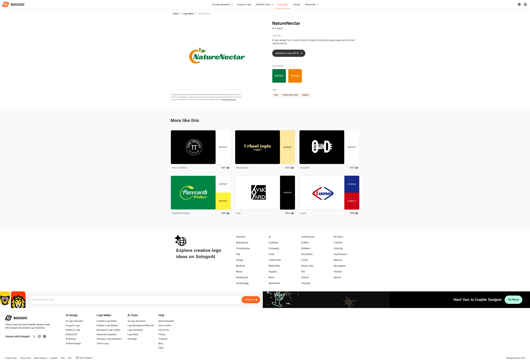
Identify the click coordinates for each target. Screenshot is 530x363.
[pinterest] (44, 336)
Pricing (161, 334)
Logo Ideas (188, 13)
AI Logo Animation (137, 321)
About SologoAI (166, 321)
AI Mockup (71, 339)
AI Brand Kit (71, 334)
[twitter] (34, 336)
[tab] (222, 4)
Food (271, 254)
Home (176, 13)
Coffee (305, 242)
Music (239, 271)
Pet (303, 271)
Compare (162, 339)
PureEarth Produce (181, 213)
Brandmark (242, 242)
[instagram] (39, 336)
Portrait (338, 271)
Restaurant (242, 277)
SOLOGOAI (18, 318)
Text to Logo (103, 343)
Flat (238, 254)
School (305, 277)
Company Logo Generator (109, 339)
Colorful (338, 242)
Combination (243, 248)
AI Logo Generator (74, 321)
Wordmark (274, 283)
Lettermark (275, 259)
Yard (238, 213)
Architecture (308, 236)
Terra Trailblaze (179, 167)
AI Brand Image (73, 343)
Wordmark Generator (107, 334)
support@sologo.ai (229, 99)
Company (274, 248)
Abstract (240, 236)
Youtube (305, 283)
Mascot (338, 259)
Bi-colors (338, 236)
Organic (273, 271)
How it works (164, 325)
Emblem (305, 248)
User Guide (163, 330)
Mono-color (307, 265)
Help (69, 358)
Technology (242, 283)
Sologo (15, 4)
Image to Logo (73, 325)
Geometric (307, 254)
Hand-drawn (340, 254)
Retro (272, 277)
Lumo (303, 213)
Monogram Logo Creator (108, 330)
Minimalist (274, 265)
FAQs (161, 348)
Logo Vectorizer (135, 330)
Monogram (340, 265)
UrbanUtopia (242, 167)
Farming (338, 248)
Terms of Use (25, 358)
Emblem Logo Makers (107, 325)
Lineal (304, 259)
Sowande (304, 167)
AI (270, 236)
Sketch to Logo (73, 330)
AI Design (132, 339)
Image (239, 259)
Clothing (273, 242)
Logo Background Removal (141, 325)
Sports (337, 277)
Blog (160, 343)
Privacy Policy (11, 358)
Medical (240, 265)
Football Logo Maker (107, 321)
